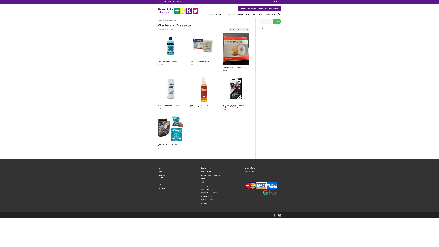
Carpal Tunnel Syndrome (210, 175)
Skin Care (256, 14)
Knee (203, 178)
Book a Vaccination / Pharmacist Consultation (259, 8)
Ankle (203, 182)
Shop (160, 171)
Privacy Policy (250, 171)
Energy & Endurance (209, 193)
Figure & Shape (207, 200)
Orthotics (230, 14)
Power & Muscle (207, 196)
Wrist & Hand (206, 171)
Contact (162, 181)
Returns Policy (250, 168)
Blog (161, 178)
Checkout (161, 188)
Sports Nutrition (214, 14)
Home (160, 21)
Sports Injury (242, 14)
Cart (159, 185)
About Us (269, 14)
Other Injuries (206, 185)
